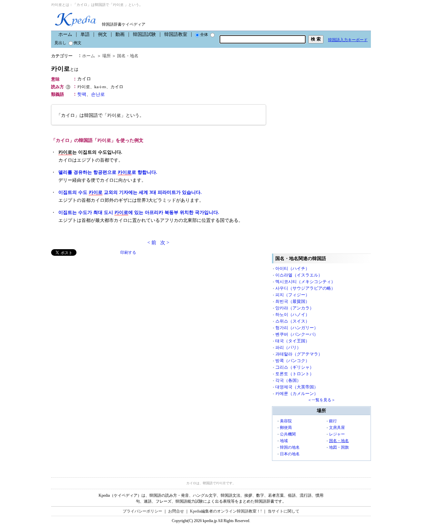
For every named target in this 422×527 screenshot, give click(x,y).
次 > (164, 242)
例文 (102, 34)
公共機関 (288, 434)
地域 (284, 440)
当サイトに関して (283, 511)
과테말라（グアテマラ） (298, 354)
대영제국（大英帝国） (296, 386)
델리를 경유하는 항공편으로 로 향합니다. (107, 172)
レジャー (337, 434)
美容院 (286, 421)
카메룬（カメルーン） (296, 393)
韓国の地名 (290, 447)
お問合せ (176, 511)
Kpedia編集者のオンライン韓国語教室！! (226, 511)
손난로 (98, 94)
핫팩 (81, 94)
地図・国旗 (339, 447)
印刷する (128, 252)
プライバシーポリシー (142, 511)
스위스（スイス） (292, 321)
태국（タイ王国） (292, 340)
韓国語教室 (175, 34)
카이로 (64, 68)
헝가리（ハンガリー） (296, 327)
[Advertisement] (100, 302)
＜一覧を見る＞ (321, 400)
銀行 (333, 421)
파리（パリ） (288, 347)
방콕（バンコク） (292, 360)
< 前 (151, 242)
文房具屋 (337, 427)
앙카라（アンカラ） (294, 307)
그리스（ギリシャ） (294, 367)
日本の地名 (290, 454)
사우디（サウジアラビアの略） (305, 288)
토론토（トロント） (294, 373)
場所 (106, 55)
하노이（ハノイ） (292, 314)
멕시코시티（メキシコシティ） (305, 281)
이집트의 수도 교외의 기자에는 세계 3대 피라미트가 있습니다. (130, 192)
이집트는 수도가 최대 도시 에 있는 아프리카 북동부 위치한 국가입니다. (138, 212)
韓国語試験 (144, 34)
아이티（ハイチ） (292, 268)
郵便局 (286, 427)
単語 (85, 34)
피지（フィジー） (292, 294)
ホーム (65, 34)
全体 (204, 34)
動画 (120, 34)
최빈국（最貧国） (292, 301)
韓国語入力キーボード (348, 40)
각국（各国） (288, 380)
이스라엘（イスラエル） (298, 275)
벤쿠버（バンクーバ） (296, 334)
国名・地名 (127, 55)
